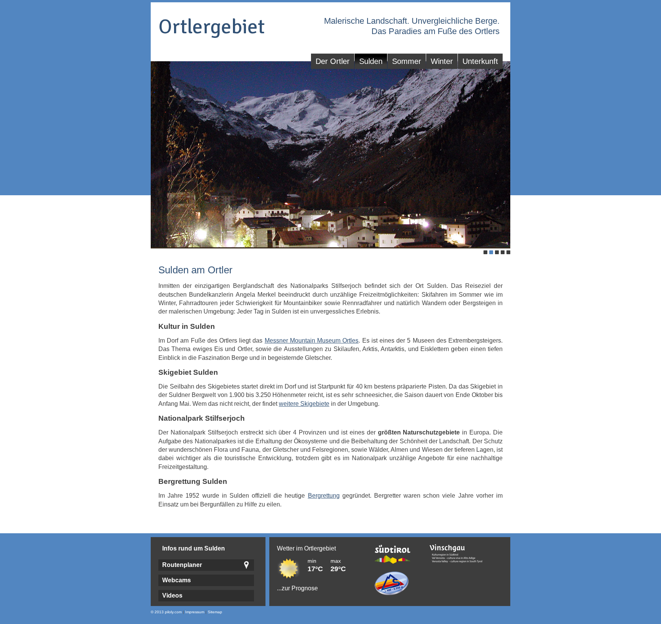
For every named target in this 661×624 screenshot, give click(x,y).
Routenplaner (182, 565)
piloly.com (173, 612)
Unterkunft (480, 61)
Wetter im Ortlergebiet (306, 548)
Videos (172, 595)
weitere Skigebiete (304, 403)
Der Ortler (333, 61)
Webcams (176, 580)
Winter (442, 61)
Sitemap (215, 612)
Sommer (406, 61)
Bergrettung (324, 495)
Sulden (371, 61)
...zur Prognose (297, 588)
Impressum (194, 612)
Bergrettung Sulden (192, 481)
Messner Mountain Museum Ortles (312, 340)
